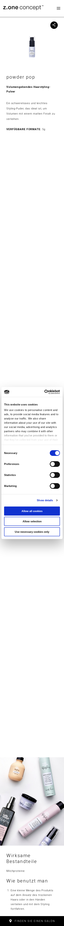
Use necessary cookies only (32, 531)
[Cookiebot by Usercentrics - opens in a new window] (45, 392)
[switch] (55, 464)
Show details (45, 500)
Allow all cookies (32, 510)
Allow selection (32, 521)
